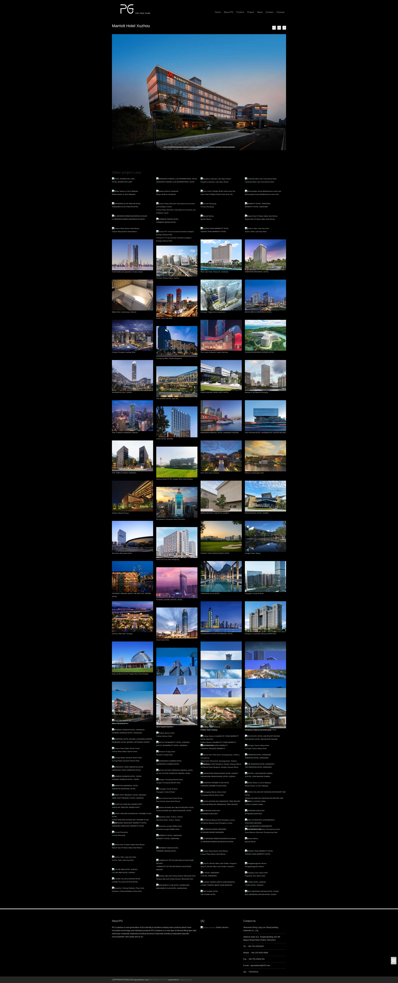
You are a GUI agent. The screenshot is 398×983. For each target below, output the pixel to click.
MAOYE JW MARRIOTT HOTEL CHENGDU (171, 745)
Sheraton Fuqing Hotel (164, 755)
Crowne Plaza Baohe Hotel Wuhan (124, 231)
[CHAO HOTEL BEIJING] (176, 421)
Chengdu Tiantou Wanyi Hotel (255, 748)
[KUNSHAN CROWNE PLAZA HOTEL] (221, 782)
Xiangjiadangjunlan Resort (254, 866)
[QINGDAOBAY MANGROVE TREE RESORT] (221, 717)
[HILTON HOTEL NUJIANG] (176, 714)
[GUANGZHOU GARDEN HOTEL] (176, 761)
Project (250, 12)
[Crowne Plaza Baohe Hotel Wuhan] (132, 228)
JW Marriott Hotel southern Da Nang (258, 730)
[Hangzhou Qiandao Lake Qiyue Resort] (221, 178)
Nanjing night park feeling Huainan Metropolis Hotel (174, 879)
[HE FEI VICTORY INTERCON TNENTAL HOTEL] (176, 770)
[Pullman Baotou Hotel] (176, 733)
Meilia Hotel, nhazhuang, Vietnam (124, 312)
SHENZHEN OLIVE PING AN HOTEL (125, 207)
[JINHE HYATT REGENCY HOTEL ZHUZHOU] (132, 795)
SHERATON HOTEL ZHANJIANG (256, 758)
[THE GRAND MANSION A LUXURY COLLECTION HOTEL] (221, 710)
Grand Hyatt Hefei (162, 640)
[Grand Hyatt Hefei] (176, 622)
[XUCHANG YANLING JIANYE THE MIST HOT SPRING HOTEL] (132, 576)
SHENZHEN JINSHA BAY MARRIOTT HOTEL (128, 826)
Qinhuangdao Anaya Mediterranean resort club (262, 194)
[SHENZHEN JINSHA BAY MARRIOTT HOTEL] (132, 822)
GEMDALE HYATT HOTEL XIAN (256, 720)
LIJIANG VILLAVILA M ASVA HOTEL (125, 882)
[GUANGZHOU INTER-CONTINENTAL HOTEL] (221, 616)
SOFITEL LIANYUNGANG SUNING (257, 776)
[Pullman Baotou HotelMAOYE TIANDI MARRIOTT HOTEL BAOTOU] (221, 738)
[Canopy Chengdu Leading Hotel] (132, 335)
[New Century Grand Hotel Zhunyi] (176, 798)
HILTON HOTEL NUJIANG (165, 717)
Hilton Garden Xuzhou (164, 727)
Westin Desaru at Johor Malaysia (123, 194)
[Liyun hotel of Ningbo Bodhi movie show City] (221, 191)
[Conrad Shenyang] (221, 203)
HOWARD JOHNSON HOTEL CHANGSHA (127, 733)
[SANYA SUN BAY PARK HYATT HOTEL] (221, 375)
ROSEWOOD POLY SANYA (122, 392)
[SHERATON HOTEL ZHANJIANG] (265, 754)
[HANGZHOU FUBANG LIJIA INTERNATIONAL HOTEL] (176, 178)
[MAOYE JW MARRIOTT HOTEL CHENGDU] (176, 742)
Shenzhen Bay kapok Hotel (122, 553)
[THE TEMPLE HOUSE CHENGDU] (132, 455)
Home (279, 28)
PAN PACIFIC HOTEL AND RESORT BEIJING (261, 739)
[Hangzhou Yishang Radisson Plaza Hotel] (132, 888)
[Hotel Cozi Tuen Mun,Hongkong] (176, 542)
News (260, 12)
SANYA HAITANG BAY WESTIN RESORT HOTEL (174, 810)
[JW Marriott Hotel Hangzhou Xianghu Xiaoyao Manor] (221, 764)
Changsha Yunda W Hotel (254, 593)
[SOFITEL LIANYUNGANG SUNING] (265, 773)
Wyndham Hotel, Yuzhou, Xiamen (168, 820)
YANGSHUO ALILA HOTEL (210, 593)
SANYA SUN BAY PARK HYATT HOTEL (215, 392)
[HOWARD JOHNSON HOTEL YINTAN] (132, 776)
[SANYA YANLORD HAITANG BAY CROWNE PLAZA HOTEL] (132, 815)
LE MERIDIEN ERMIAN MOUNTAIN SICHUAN (128, 219)
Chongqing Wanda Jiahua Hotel (212, 795)
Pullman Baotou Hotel (164, 736)
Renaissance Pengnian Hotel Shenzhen (170, 519)
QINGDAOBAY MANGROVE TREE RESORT (216, 720)
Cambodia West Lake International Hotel (259, 182)
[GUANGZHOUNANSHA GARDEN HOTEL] (265, 335)
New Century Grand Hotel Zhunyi (168, 801)
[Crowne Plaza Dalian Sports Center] (132, 748)
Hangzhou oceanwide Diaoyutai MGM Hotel (260, 633)
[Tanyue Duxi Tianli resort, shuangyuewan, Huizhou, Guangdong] (221, 756)
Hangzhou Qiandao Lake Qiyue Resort (215, 182)
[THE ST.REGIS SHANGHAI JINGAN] (132, 415)
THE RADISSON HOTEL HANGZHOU (258, 767)
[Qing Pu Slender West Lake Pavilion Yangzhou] (221, 863)
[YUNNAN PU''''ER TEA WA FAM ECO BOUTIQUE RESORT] (176, 862)
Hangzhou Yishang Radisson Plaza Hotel (127, 891)
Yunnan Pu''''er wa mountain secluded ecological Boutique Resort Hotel (173, 239)
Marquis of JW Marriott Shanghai (256, 392)
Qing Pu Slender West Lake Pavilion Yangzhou (217, 866)
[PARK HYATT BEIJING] (176, 301)
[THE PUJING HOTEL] (221, 891)
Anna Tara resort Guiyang (210, 473)
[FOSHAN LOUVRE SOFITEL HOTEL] (176, 582)
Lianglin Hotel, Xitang (252, 553)
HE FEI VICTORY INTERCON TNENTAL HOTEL (173, 773)
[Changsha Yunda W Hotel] (265, 576)
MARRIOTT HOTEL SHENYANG (256, 207)
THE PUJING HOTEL (208, 894)
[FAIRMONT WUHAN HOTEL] (176, 219)
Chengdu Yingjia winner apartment (213, 312)
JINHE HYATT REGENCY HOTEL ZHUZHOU (128, 798)
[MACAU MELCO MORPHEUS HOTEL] (265, 295)
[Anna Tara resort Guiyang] (221, 455)
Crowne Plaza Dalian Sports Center (124, 751)
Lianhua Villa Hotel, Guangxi (122, 633)
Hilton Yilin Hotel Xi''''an (120, 723)
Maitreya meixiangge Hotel (254, 473)
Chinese (280, 12)
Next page (284, 28)
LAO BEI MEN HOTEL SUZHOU (123, 872)
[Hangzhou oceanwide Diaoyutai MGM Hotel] (265, 616)
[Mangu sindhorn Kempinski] (176, 191)
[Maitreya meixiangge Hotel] (265, 455)
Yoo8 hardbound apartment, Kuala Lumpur (127, 272)
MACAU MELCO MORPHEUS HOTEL (258, 312)
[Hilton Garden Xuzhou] (176, 723)
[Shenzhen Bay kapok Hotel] (132, 536)
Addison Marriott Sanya (120, 513)
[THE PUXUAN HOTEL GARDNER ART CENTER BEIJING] (265, 415)
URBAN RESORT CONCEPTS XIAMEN (215, 513)
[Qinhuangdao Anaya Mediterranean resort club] (265, 191)
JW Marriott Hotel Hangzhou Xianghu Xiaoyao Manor (219, 767)
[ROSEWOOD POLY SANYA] (132, 375)
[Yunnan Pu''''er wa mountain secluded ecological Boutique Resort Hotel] (176, 233)
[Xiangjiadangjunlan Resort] (265, 863)
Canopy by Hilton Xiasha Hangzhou (169, 358)
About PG (228, 12)
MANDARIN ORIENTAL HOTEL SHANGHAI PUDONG (220, 432)
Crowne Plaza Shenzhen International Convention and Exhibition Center (176, 211)
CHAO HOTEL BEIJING (164, 439)
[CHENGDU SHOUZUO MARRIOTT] (221, 745)
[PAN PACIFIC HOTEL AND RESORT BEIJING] (265, 736)
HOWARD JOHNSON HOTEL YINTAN (125, 779)
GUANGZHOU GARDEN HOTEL (167, 764)
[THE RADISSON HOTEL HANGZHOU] (265, 764)
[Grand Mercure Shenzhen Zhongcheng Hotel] (265, 829)
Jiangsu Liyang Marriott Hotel (122, 705)
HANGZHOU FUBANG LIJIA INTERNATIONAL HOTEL (175, 182)
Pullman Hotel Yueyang (209, 730)
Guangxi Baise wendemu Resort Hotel (125, 761)
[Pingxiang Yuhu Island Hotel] (265, 872)
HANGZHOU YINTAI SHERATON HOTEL (126, 770)
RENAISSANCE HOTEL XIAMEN (256, 513)
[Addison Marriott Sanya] (132, 496)
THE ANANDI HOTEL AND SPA (167, 398)
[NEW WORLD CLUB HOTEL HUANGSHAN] (176, 885)
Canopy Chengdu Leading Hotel (123, 352)
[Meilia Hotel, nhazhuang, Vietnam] (132, 295)
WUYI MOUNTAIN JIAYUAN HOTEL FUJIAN (260, 894)
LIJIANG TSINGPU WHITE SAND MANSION (216, 885)
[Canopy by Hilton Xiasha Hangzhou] (176, 341)
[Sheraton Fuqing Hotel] (176, 751)
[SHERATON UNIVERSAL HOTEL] (265, 254)
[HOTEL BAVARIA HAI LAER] (132, 178)
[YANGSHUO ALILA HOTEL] (221, 576)
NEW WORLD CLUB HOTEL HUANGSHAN (171, 888)
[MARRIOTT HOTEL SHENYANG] (265, 203)
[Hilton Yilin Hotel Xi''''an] (132, 720)
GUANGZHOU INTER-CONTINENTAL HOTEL (217, 633)
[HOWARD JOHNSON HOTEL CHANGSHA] (132, 729)
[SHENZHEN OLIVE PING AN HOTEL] (132, 203)
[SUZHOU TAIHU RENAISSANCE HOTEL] (221, 536)
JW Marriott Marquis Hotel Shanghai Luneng (216, 823)
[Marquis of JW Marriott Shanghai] (265, 375)
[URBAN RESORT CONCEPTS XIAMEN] (221, 496)
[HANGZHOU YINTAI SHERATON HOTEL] (132, 767)
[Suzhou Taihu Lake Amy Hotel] (265, 228)
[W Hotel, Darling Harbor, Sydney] (176, 261)
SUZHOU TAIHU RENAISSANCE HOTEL (215, 553)
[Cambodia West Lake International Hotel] (265, 178)
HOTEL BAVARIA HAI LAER (122, 182)
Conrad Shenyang (207, 207)
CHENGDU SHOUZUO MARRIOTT (213, 748)
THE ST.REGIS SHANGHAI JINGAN (125, 432)
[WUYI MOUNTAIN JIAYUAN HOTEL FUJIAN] (265, 891)
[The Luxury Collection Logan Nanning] (221, 335)
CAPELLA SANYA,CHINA (254, 804)
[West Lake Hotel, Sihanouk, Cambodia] (221, 254)
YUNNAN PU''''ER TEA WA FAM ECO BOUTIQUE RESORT (173, 868)
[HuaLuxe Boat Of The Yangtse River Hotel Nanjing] (176, 462)
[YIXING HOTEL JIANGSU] (265, 882)
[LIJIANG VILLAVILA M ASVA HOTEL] (132, 878)
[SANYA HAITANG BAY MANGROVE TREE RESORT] (221, 801)
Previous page (274, 28)
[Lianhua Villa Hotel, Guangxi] (132, 616)
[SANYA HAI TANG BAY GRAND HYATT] (132, 804)
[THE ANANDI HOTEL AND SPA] (176, 381)
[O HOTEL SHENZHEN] (221, 872)
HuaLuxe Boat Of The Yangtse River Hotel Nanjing (174, 479)
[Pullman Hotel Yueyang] (221, 726)
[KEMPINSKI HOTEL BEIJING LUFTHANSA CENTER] (132, 739)
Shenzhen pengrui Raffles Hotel (167, 829)
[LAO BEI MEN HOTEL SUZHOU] (132, 869)
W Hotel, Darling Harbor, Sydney (167, 278)
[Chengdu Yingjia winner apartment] (221, 295)
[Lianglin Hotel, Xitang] (265, 536)
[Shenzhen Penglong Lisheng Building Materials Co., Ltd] (135, 7)
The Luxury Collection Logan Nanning (214, 352)
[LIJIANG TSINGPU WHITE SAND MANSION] (221, 882)
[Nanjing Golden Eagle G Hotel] (176, 705)
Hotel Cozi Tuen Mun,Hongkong (167, 559)
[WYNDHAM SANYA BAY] (221, 810)
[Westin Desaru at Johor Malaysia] (132, 191)
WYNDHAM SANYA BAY (209, 814)
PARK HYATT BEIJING (164, 318)
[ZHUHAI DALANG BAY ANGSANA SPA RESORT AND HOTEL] (265, 793)
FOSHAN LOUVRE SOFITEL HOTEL (169, 599)
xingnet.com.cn (185, 980)
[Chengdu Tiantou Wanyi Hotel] (265, 745)
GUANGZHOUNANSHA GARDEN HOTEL (259, 352)
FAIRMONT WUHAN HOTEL (166, 222)
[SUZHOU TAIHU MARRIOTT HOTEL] (221, 228)
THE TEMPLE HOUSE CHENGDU (124, 473)
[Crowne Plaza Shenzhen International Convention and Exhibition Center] (176, 205)
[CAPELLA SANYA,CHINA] (265, 801)
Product (240, 12)
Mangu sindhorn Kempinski (166, 194)
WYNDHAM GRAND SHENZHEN (212, 832)
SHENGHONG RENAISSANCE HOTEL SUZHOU (218, 776)
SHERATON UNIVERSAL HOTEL (257, 272)
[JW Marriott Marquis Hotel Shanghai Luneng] (221, 820)
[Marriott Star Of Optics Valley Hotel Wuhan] (265, 216)
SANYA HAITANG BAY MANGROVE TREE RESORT (219, 804)
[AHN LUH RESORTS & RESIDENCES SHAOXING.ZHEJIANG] (265, 821)
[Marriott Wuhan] (221, 216)
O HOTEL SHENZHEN (209, 876)
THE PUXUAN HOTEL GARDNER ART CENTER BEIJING (265, 432)
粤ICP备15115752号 (159, 980)
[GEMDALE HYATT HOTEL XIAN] (265, 717)
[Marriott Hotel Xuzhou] (199, 92)
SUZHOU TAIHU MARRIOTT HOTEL (213, 231)
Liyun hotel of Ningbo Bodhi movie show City (217, 194)
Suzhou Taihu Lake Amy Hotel (255, 231)
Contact (269, 12)
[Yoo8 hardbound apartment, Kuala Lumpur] (132, 254)
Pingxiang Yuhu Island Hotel (255, 876)
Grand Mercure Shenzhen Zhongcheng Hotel (261, 832)
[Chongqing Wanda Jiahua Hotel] (221, 792)
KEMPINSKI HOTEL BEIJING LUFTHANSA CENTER (131, 742)
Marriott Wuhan (206, 219)
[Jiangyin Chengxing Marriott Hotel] (176, 779)
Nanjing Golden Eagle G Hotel (167, 708)
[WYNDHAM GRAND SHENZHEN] (221, 829)
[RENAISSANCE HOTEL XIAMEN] (265, 496)
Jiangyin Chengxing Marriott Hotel (168, 783)
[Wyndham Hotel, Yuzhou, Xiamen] (176, 816)
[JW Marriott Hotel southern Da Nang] (265, 726)
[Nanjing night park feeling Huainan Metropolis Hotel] (176, 875)
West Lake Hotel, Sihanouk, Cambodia (214, 272)
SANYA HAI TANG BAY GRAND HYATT (126, 807)
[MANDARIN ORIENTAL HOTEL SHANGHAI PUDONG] (221, 415)
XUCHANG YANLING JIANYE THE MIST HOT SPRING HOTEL (131, 595)
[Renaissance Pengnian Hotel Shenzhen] (176, 502)
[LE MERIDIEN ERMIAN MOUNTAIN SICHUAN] (132, 216)
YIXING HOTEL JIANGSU (254, 885)
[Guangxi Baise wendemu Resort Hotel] (132, 757)
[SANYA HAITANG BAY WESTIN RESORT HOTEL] (176, 807)
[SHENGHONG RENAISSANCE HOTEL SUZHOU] (221, 773)
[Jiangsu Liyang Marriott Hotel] (132, 701)
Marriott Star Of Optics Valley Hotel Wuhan (260, 219)
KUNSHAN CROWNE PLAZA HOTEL (214, 786)
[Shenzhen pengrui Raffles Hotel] (176, 826)
